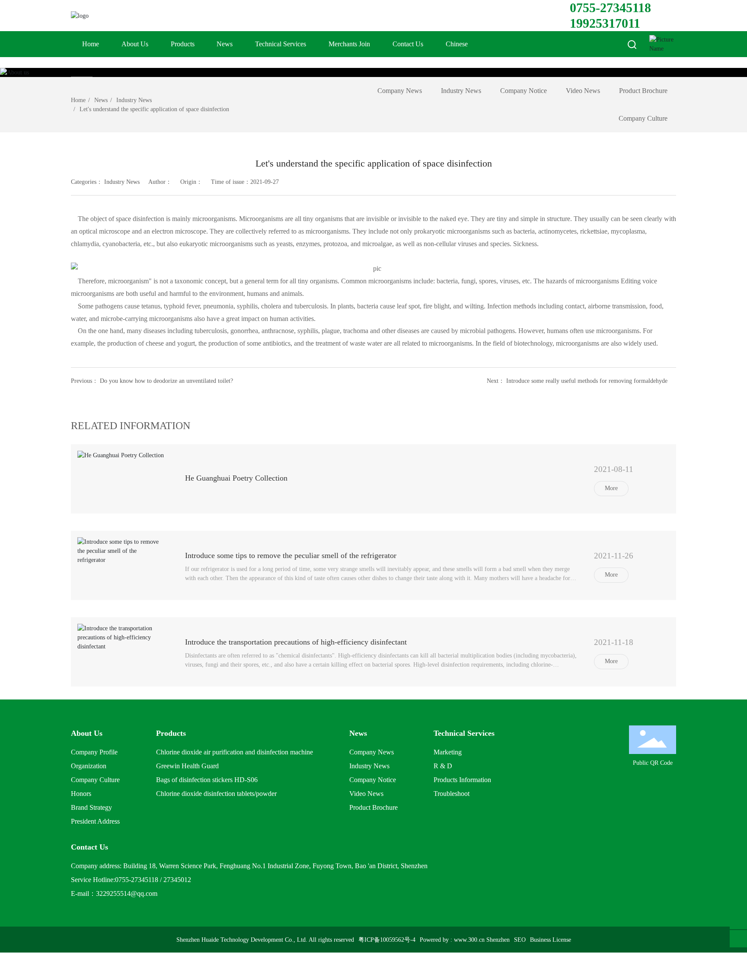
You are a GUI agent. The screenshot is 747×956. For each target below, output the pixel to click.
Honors (81, 793)
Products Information (462, 779)
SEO (520, 940)
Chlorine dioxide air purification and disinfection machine (234, 752)
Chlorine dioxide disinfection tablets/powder (216, 793)
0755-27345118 (610, 7)
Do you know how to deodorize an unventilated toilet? (166, 381)
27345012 (177, 879)
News (225, 44)
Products (183, 44)
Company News (399, 90)
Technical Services (280, 44)
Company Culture (643, 118)
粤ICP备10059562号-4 (386, 940)
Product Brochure (643, 90)
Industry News (134, 100)
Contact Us (408, 44)
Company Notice (523, 90)
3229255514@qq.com (126, 893)
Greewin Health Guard (187, 766)
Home (90, 44)
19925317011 (605, 23)
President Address (95, 821)
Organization (88, 766)
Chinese (457, 44)
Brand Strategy (91, 807)
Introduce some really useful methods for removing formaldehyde (586, 381)
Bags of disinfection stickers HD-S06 (207, 779)
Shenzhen (498, 940)
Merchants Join (349, 44)
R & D (443, 766)
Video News (583, 90)
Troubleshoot (451, 793)
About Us (134, 44)
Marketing (448, 752)
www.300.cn (469, 940)
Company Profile (94, 752)
